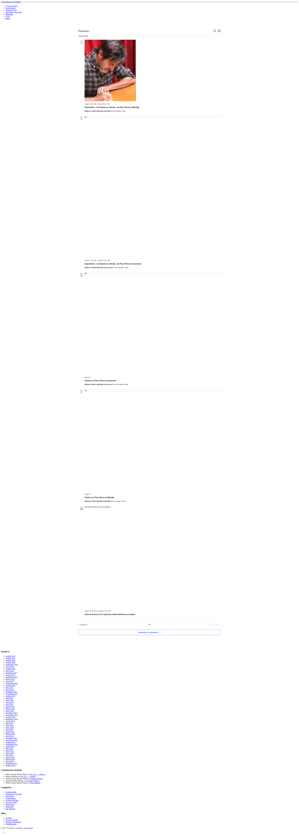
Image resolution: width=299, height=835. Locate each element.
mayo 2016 (10, 690)
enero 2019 (10, 667)
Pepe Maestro (35, 783)
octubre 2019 (10, 662)
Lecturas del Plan (12, 800)
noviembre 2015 (12, 694)
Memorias (9, 14)
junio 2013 (10, 751)
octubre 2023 (10, 658)
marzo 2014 (10, 732)
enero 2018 (10, 671)
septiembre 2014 (12, 719)
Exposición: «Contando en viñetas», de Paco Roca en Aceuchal (113, 263)
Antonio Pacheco (36, 779)
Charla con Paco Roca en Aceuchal (100, 380)
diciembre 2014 (11, 713)
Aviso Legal (28, 828)
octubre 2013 (10, 742)
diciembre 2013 (11, 738)
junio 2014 (10, 725)
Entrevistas (10, 796)
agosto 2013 (10, 747)
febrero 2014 (10, 734)
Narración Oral (11, 10)
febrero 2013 (10, 759)
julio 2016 (9, 688)
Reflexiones (10, 805)
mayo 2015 (10, 702)
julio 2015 (9, 698)
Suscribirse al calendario (148, 632)
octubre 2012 (10, 765)
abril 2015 (9, 704)
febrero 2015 (10, 709)
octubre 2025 (10, 656)
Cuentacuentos (11, 792)
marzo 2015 (10, 707)
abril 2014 (9, 730)
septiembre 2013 (12, 744)
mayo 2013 (10, 753)
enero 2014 (10, 736)
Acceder (9, 818)
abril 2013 (9, 755)
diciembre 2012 (11, 763)
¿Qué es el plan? (12, 6)
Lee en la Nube (11, 802)
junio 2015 (10, 700)
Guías (8, 16)
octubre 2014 (10, 717)
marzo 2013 (10, 757)
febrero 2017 (10, 679)
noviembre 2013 (12, 740)
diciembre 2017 (11, 673)
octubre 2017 (10, 675)
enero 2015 (10, 711)
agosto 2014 (10, 721)
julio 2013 (9, 749)
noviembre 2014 (12, 715)
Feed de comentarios (13, 822)
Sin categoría (10, 809)
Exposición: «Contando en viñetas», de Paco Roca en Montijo (112, 107)
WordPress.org (11, 824)
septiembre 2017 (12, 677)
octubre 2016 (10, 686)
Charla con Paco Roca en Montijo (99, 497)
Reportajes (9, 807)
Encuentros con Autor (14, 12)
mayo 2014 (10, 728)
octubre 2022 (10, 660)
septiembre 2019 (12, 665)
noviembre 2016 (12, 683)
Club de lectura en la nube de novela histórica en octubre (110, 614)
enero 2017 (10, 681)
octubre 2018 (10, 669)
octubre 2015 (10, 696)
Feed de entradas (12, 820)
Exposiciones (10, 8)
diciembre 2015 (11, 692)
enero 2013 (10, 761)
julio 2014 (9, 723)
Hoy (149, 624)
